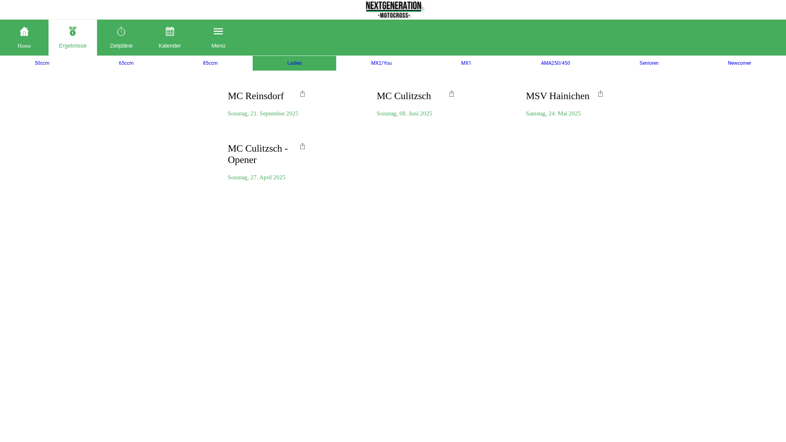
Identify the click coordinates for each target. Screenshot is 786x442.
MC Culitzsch (404, 95)
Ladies (294, 63)
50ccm (42, 63)
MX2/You (381, 63)
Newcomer (739, 63)
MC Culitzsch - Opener (258, 154)
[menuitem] (302, 93)
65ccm (126, 63)
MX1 (466, 63)
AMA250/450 (555, 63)
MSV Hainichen (558, 95)
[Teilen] (302, 93)
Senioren (649, 63)
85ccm (210, 63)
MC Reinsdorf (256, 95)
